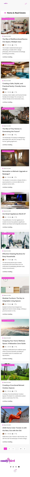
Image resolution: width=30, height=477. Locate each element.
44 (20, 448)
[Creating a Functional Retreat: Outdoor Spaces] (15, 371)
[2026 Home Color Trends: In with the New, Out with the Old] (15, 414)
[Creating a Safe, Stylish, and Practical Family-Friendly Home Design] (15, 70)
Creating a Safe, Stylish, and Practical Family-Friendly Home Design (14, 86)
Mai (5, 45)
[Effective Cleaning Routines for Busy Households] (15, 240)
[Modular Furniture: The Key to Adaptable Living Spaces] (15, 284)
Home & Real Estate (8, 19)
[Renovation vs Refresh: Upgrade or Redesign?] (15, 157)
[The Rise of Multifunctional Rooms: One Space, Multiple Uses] (15, 25)
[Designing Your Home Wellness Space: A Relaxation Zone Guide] (15, 327)
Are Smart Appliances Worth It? (14, 214)
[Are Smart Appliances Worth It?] (15, 200)
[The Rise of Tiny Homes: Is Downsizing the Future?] (15, 115)
